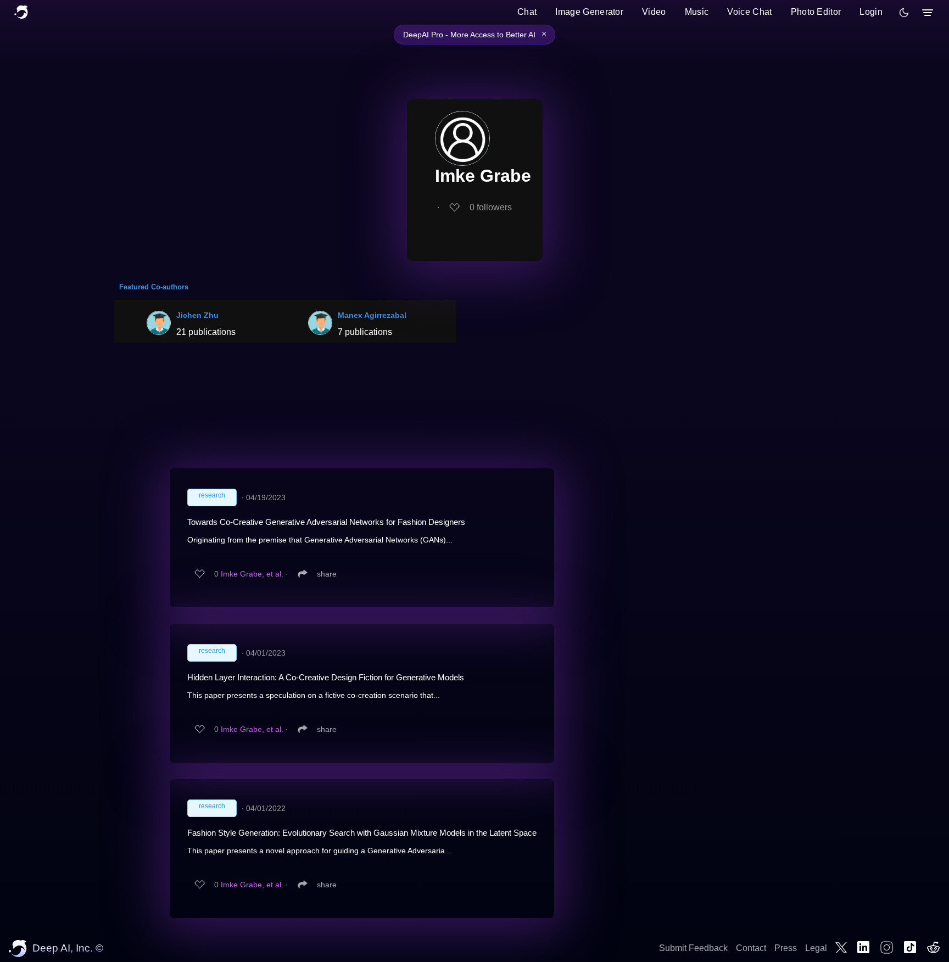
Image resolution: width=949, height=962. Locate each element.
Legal (816, 948)
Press (785, 948)
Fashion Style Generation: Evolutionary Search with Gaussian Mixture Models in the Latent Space (362, 832)
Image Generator (589, 11)
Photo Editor (816, 11)
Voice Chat (749, 11)
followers (491, 207)
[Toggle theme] (904, 12)
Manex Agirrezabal (372, 315)
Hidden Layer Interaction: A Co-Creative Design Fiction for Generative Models (325, 677)
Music (697, 11)
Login (871, 11)
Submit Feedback (693, 948)
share (327, 573)
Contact (751, 948)
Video (654, 11)
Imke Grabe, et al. (252, 573)
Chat (527, 11)
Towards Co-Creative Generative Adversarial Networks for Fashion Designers (326, 522)
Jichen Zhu (197, 315)
